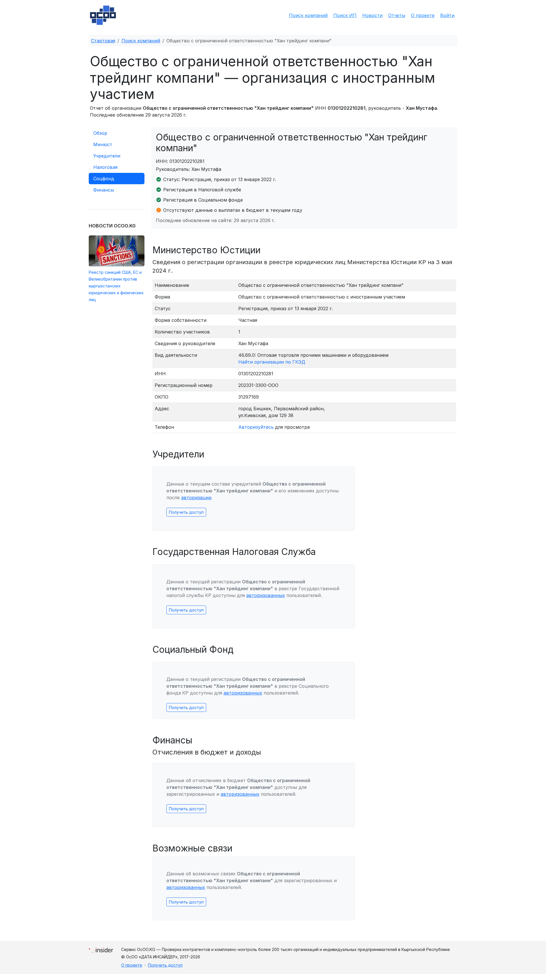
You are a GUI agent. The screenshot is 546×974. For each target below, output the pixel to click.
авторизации (196, 497)
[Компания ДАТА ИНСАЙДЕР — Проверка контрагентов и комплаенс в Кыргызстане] (101, 948)
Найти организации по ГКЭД (271, 362)
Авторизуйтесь (256, 427)
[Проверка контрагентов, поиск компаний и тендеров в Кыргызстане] (103, 15)
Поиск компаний (308, 15)
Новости (372, 15)
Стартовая (103, 40)
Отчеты (396, 15)
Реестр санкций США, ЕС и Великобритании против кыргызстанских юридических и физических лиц (116, 286)
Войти (447, 15)
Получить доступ (186, 512)
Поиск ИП (345, 15)
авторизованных (265, 595)
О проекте (423, 15)
